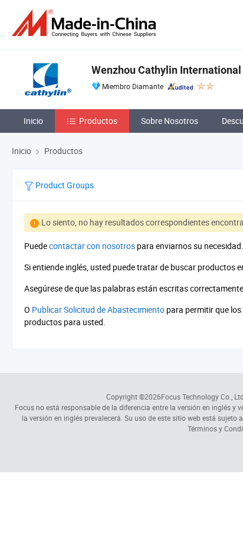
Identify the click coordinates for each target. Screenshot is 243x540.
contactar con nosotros (92, 245)
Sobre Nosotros (169, 120)
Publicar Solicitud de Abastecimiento (98, 309)
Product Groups (64, 185)
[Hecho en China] (86, 23)
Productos (98, 120)
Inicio (33, 120)
